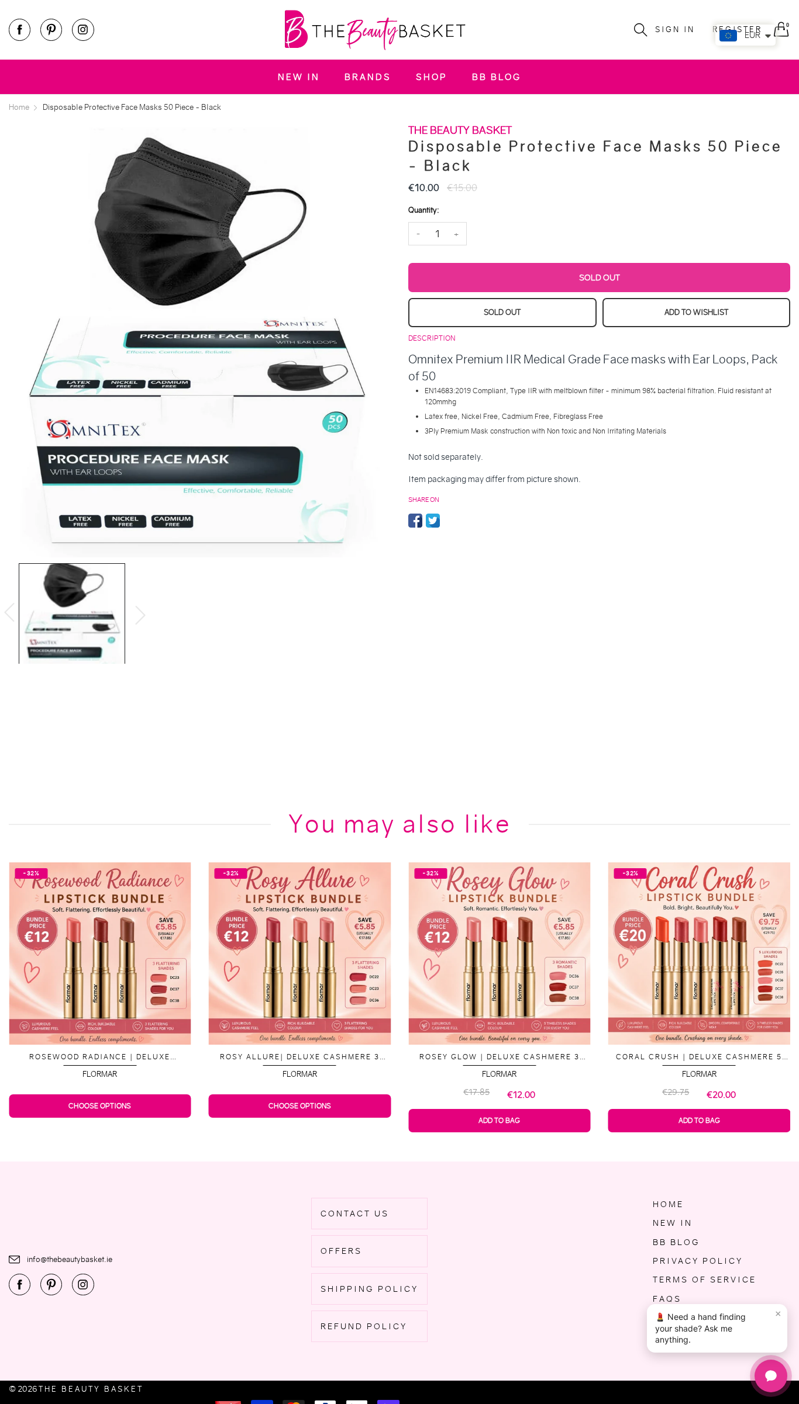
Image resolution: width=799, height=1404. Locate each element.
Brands (368, 76)
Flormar (99, 1074)
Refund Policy (364, 1326)
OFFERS (341, 1251)
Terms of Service (704, 1279)
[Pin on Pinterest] (450, 521)
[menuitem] (299, 76)
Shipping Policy (369, 1289)
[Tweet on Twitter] (433, 521)
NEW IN (299, 76)
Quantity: (423, 210)
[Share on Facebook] (415, 521)
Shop (431, 76)
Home (668, 1204)
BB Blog (496, 76)
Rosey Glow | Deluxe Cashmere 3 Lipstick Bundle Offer (299, 1057)
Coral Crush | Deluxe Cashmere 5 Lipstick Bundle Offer (499, 1057)
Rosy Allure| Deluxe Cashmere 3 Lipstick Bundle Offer (100, 1057)
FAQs (667, 1299)
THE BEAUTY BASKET (91, 1389)
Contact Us (355, 1213)
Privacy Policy (698, 1261)
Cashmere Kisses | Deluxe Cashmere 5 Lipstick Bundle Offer (699, 1057)
